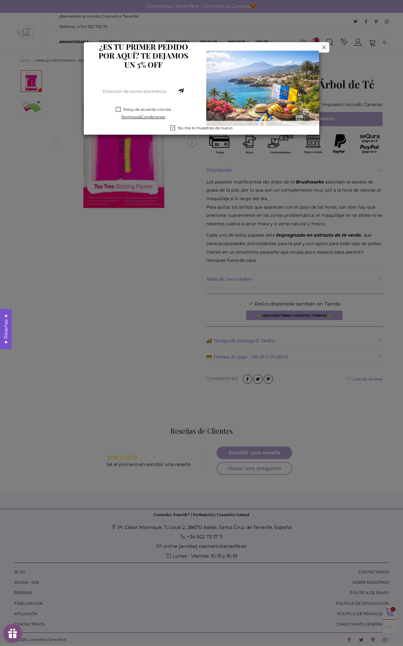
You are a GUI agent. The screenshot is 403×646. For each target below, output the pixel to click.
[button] (181, 91)
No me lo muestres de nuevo (205, 128)
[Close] (324, 47)
